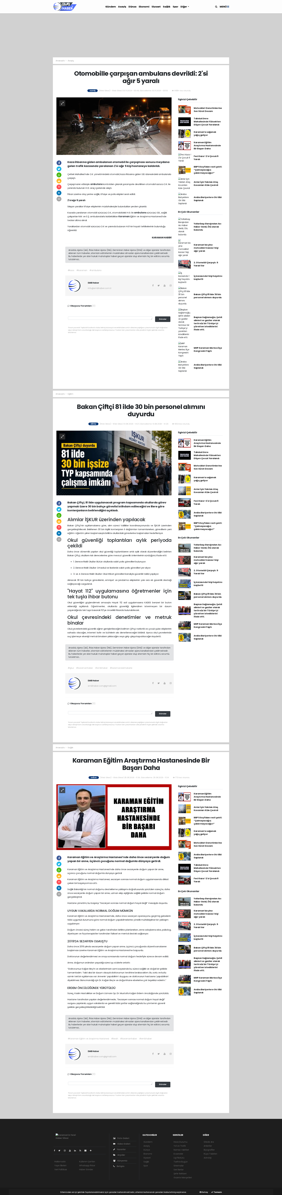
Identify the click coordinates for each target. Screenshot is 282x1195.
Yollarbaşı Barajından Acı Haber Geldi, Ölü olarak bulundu (207, 226)
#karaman (81, 270)
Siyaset (156, 6)
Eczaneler (178, 1153)
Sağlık (166, 6)
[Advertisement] (141, 35)
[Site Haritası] (86, 1150)
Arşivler (121, 1154)
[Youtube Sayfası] (71, 1150)
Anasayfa (60, 60)
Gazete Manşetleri (183, 1177)
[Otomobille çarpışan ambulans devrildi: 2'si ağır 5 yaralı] (114, 125)
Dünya (132, 6)
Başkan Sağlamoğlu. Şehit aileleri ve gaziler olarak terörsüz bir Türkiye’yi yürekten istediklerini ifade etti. (208, 323)
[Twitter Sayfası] (60, 1150)
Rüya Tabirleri (210, 1153)
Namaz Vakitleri (181, 1149)
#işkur (71, 668)
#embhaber (101, 668)
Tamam (217, 1192)
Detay (204, 1192)
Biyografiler (209, 1149)
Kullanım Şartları (87, 1161)
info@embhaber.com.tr (99, 288)
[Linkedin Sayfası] (76, 1150)
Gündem (110, 6)
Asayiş (122, 6)
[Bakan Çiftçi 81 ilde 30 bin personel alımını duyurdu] (114, 462)
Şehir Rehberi (180, 1173)
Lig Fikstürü (179, 1157)
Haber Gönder (86, 1169)
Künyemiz (122, 1160)
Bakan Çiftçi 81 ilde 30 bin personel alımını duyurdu (208, 296)
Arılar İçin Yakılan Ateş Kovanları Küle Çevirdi (206, 184)
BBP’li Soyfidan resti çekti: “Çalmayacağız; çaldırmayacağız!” (208, 169)
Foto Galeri (123, 1138)
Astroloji (207, 1157)
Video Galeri (123, 1143)
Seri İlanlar (179, 1169)
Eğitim (70, 394)
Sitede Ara (209, 1141)
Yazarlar (121, 1149)
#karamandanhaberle (121, 668)
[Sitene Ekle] (92, 1150)
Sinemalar (179, 1165)
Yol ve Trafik (180, 1145)
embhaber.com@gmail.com (102, 685)
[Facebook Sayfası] (55, 1150)
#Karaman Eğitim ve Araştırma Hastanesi (88, 1038)
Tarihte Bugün (181, 1161)
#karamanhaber (84, 668)
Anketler (208, 1145)
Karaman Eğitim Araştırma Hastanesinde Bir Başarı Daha (207, 145)
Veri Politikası (60, 1169)
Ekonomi (144, 6)
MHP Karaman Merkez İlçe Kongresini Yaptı (208, 349)
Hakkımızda (60, 1161)
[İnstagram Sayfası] (66, 1150)
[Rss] (81, 1150)
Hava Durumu (180, 1141)
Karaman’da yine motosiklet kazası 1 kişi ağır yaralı (206, 247)
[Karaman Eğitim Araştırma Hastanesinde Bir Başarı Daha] (114, 816)
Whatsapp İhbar (87, 1165)
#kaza (71, 270)
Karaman (124, 216)
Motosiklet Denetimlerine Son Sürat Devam (208, 110)
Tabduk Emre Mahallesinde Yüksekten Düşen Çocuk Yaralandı (207, 121)
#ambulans (95, 270)
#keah (114, 1038)
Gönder (163, 319)
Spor (175, 6)
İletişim (120, 1166)
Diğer (184, 6)
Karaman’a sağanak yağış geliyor (205, 134)
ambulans (96, 184)
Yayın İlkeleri (60, 1165)
